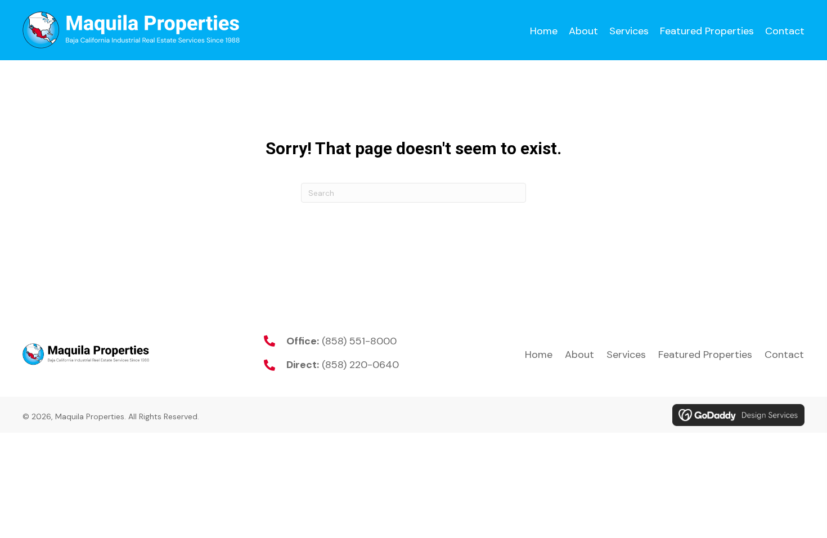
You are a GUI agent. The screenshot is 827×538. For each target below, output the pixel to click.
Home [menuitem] (538, 354)
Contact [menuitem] (784, 354)
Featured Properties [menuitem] (705, 354)
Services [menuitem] (626, 354)
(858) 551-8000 (359, 341)
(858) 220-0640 (360, 364)
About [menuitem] (579, 354)
